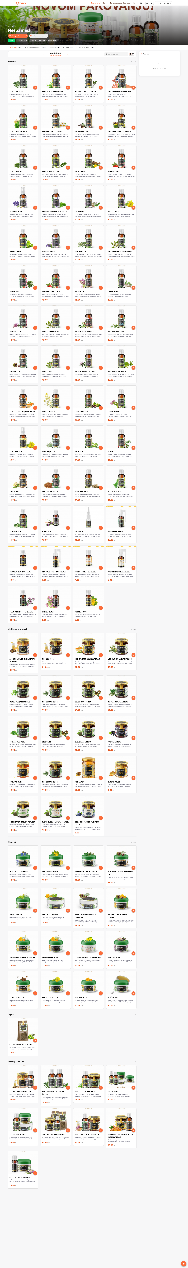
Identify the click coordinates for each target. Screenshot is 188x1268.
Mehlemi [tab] (54, 47)
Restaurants (95, 3)
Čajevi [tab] (67, 47)
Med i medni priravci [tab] (34, 47)
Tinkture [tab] (14, 47)
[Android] (147, 3)
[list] (133, 54)
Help (134, 3)
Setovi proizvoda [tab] (84, 47)
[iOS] (152, 3)
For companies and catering (120, 3)
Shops (105, 3)
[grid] (130, 54)
